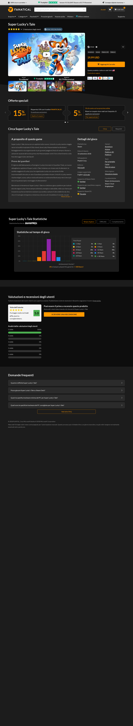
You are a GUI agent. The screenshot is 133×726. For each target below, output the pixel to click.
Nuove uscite (60, 16)
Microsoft (81, 168)
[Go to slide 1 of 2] (65, 122)
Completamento (118, 222)
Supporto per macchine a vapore (89, 185)
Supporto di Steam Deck (86, 179)
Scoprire (11, 16)
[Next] (127, 112)
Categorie (22, 16)
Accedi (103, 10)
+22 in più (86, 175)
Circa (105, 129)
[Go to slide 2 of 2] (67, 122)
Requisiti (119, 129)
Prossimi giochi (46, 16)
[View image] (17, 86)
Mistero (70, 16)
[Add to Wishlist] (123, 47)
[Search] (84, 9)
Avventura (91, 52)
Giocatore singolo (111, 174)
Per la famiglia (110, 162)
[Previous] (5, 112)
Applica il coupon (37, 116)
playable (83, 194)
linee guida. (97, 301)
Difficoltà (103, 222)
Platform (113, 52)
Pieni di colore (110, 167)
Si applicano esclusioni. (39, 112)
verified (82, 182)
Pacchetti (33, 16)
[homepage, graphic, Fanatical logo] (19, 9)
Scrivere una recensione (64, 314)
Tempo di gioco (89, 222)
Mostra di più (65, 196)
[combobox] (66, 9)
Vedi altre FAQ (66, 412)
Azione (98, 52)
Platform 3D (105, 52)
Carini (107, 164)
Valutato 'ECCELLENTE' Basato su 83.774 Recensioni (76, 2)
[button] (17, 2)
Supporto (121, 16)
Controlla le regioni (93, 73)
